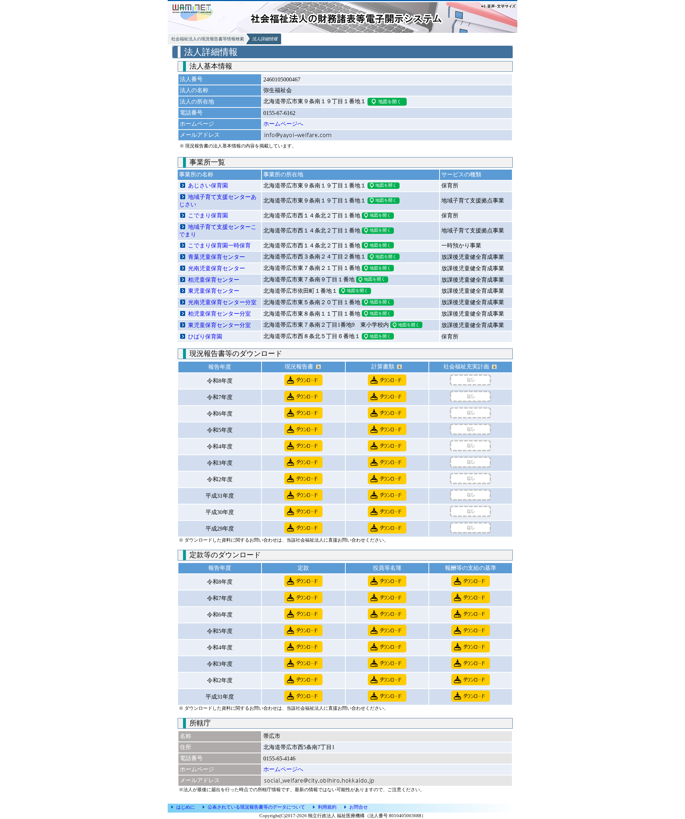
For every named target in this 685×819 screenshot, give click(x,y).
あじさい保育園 (208, 185)
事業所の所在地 (283, 174)
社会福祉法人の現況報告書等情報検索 (207, 38)
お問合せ (358, 807)
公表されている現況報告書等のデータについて (256, 807)
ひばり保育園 (205, 336)
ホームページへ (283, 124)
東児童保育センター (213, 291)
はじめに (185, 807)
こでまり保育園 (208, 215)
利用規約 (327, 807)
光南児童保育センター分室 (222, 302)
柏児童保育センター (213, 280)
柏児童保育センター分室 (219, 314)
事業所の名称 (196, 174)
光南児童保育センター (216, 268)
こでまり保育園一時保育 (219, 245)
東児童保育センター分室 (219, 325)
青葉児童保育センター (216, 257)
